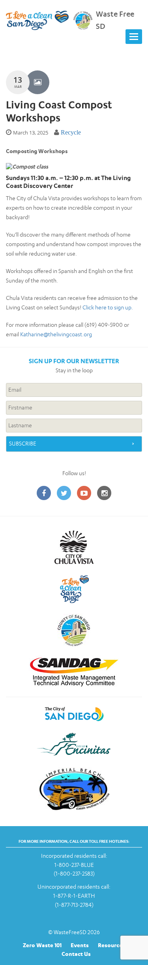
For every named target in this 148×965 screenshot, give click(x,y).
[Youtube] (84, 493)
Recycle (71, 132)
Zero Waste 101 (42, 945)
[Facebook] (44, 493)
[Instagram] (104, 493)
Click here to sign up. (107, 307)
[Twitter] (64, 493)
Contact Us (76, 953)
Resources (111, 945)
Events (80, 945)
